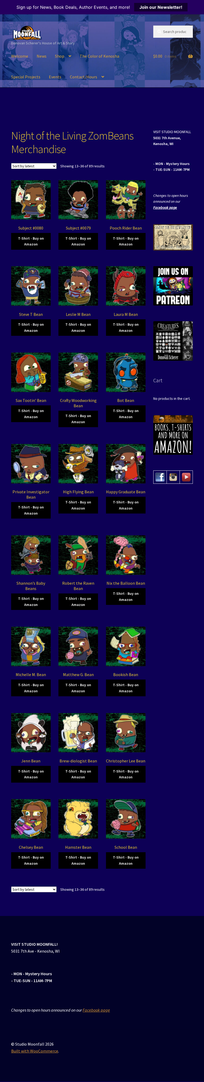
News (41, 56)
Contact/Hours (83, 76)
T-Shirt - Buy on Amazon (31, 241)
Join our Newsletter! (160, 7)
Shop (59, 56)
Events (55, 76)
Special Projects (25, 76)
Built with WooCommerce (34, 1051)
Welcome (19, 56)
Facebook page (165, 207)
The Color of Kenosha (99, 56)
